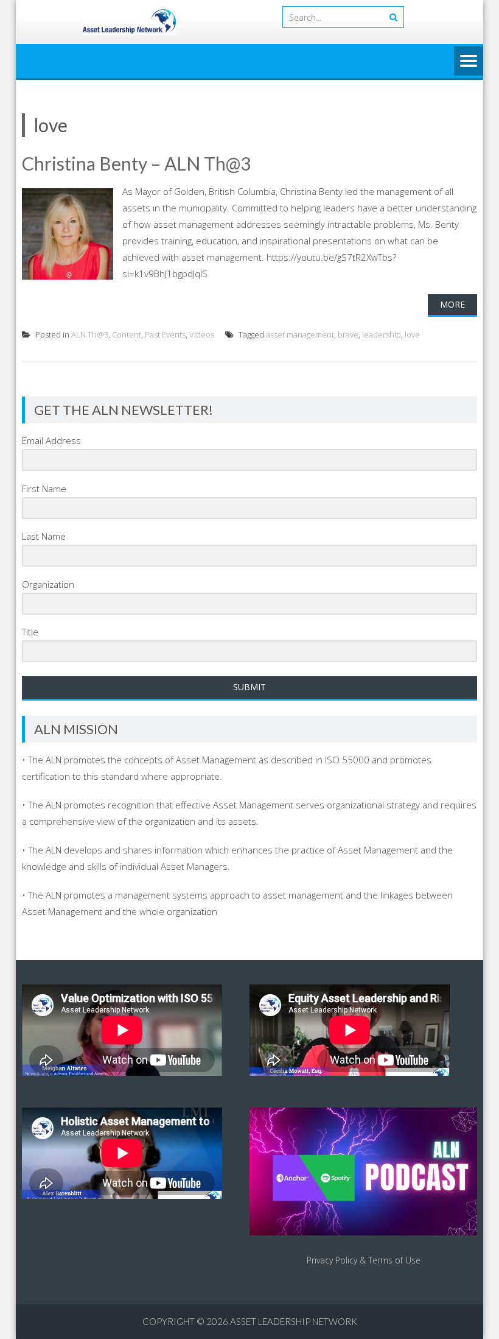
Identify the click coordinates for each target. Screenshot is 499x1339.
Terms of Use (394, 1260)
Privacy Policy (332, 1260)
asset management (300, 334)
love (412, 334)
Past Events (165, 334)
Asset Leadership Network (293, 1321)
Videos (201, 334)
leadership (381, 334)
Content (126, 334)
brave (348, 334)
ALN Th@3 (89, 334)
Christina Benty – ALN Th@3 (136, 163)
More (452, 304)
